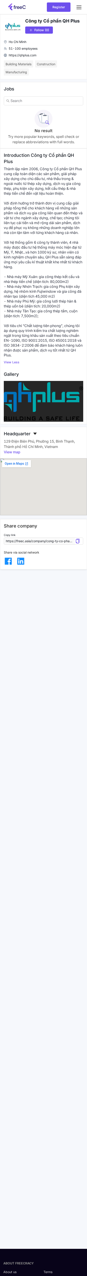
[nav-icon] (79, 7)
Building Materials (18, 64)
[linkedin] (20, 561)
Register (58, 7)
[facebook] (8, 561)
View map (12, 452)
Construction (46, 64)
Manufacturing (16, 72)
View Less (11, 362)
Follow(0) (41, 30)
